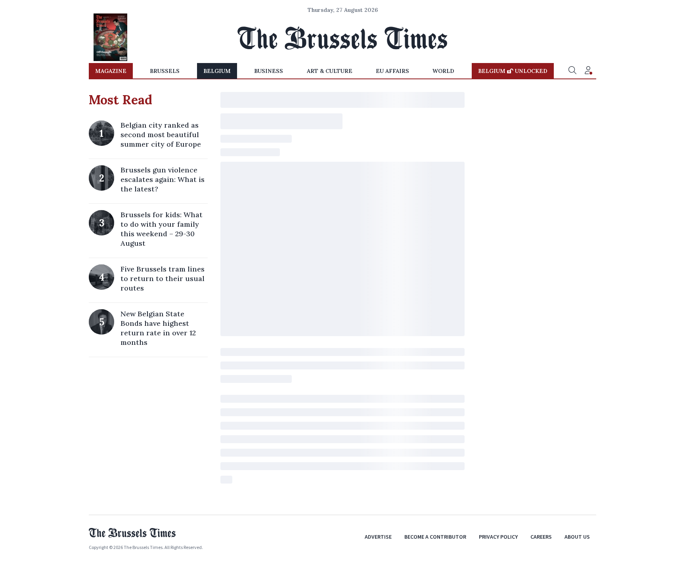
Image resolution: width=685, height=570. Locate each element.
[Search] (572, 71)
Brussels (165, 71)
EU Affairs (392, 71)
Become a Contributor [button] (435, 536)
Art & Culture (329, 71)
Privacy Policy (498, 536)
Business (268, 71)
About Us (577, 536)
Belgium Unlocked (512, 71)
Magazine (110, 71)
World (443, 71)
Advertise (378, 536)
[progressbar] (342, 100)
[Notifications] (588, 71)
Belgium (217, 71)
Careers (541, 536)
